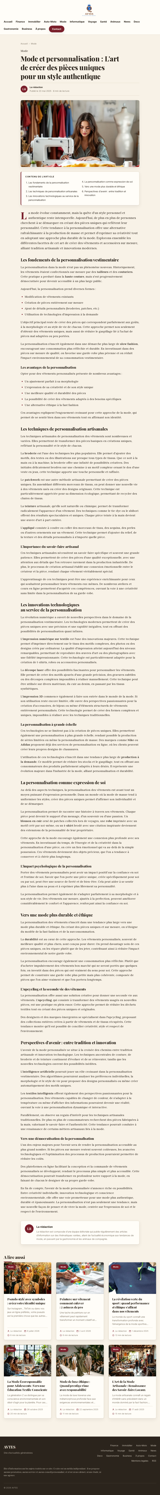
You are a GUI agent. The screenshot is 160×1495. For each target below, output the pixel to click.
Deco (137, 21)
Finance (20, 21)
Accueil (8, 21)
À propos (40, 28)
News (127, 21)
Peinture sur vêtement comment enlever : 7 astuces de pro (75, 1303)
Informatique (77, 21)
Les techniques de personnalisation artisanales (52, 191)
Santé (103, 21)
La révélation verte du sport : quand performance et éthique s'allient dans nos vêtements (130, 1305)
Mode (63, 21)
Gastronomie (11, 28)
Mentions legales (139, 1461)
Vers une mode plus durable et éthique (105, 186)
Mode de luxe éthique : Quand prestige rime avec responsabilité (75, 1386)
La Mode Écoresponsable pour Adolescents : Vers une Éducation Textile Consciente (27, 1386)
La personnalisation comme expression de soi (109, 181)
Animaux (115, 21)
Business (27, 28)
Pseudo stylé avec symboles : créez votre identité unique (26, 1301)
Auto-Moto (50, 21)
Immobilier (34, 21)
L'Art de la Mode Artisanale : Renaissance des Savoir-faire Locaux (129, 1386)
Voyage (92, 21)
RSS (154, 1461)
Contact (56, 29)
